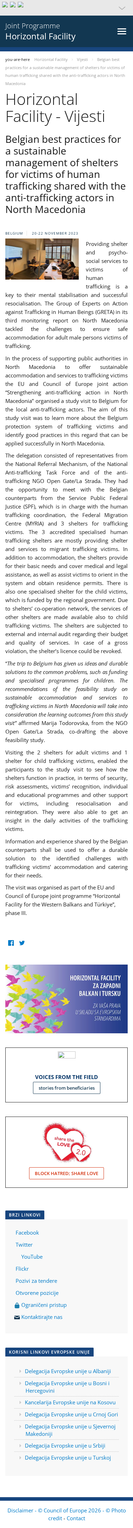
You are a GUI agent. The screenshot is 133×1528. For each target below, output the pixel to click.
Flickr (21, 1268)
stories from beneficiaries (67, 1088)
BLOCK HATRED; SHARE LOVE (66, 1173)
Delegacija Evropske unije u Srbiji (65, 1445)
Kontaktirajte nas (41, 1316)
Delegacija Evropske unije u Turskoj (68, 1457)
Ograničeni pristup (43, 1304)
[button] (66, 8)
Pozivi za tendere (36, 1280)
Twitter (24, 1244)
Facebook (27, 1232)
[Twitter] (21, 943)
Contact (76, 1518)
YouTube (31, 1256)
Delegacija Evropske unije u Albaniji (68, 1371)
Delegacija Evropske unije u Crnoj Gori (71, 1414)
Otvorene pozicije (37, 1292)
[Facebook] (10, 943)
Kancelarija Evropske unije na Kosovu (70, 1402)
